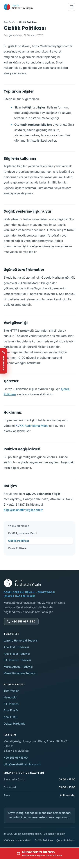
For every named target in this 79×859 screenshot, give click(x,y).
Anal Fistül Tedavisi (16, 647)
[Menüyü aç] (71, 7)
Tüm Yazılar (11, 691)
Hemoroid (10, 697)
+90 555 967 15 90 (23, 621)
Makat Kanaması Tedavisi (20, 673)
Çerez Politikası (17, 548)
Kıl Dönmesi (11, 704)
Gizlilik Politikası (18, 540)
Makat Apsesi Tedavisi (18, 666)
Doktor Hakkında (14, 723)
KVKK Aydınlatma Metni (32, 425)
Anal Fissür (11, 710)
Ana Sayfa (9, 22)
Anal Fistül (10, 717)
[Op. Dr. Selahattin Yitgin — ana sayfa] (18, 7)
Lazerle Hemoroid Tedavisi (21, 640)
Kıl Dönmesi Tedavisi (17, 660)
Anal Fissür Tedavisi (17, 653)
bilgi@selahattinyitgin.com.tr (23, 510)
